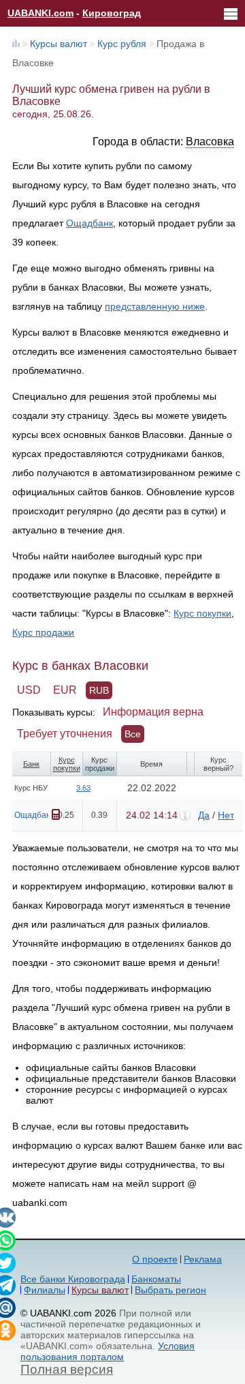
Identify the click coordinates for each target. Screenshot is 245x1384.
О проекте (155, 1259)
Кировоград (111, 13)
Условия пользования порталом (107, 1351)
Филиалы (44, 1290)
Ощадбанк (89, 223)
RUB (99, 690)
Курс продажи (43, 632)
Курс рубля (121, 43)
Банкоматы (156, 1279)
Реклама (203, 1259)
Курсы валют (58, 43)
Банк (31, 764)
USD (29, 690)
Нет (226, 815)
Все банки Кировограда (72, 1279)
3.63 (83, 788)
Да (204, 815)
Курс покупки (202, 613)
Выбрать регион (170, 1290)
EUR (65, 690)
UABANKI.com (40, 13)
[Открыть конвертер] (56, 814)
